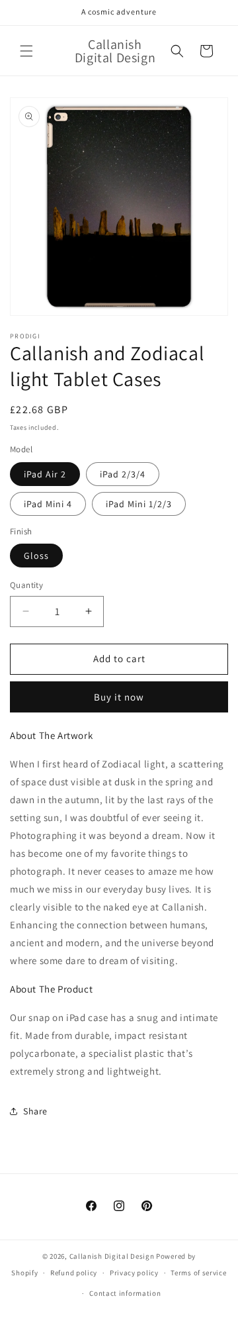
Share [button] (35, 1111)
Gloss (36, 556)
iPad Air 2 (45, 474)
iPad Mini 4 (48, 504)
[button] (26, 51)
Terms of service (198, 1272)
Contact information (125, 1293)
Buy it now (119, 697)
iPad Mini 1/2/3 (139, 504)
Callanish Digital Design (112, 1256)
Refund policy (73, 1272)
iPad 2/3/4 (122, 474)
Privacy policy (134, 1272)
